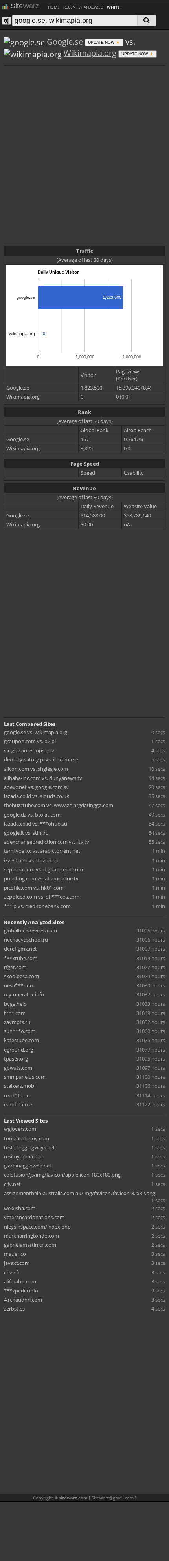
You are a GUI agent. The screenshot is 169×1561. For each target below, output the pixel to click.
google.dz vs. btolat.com (32, 814)
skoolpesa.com (21, 976)
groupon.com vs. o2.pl (30, 741)
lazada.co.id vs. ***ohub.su (35, 823)
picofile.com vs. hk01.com (34, 887)
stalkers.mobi (19, 1085)
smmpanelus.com (25, 1076)
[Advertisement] (84, 153)
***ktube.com (20, 958)
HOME (54, 7)
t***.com (15, 1012)
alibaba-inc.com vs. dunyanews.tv (43, 777)
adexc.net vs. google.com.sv (36, 787)
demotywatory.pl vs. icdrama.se (41, 759)
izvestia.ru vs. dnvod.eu (31, 860)
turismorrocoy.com (26, 1138)
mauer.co (15, 1253)
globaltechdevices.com (30, 930)
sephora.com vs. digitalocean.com (43, 869)
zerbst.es (14, 1308)
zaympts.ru (17, 1022)
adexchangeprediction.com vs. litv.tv (46, 841)
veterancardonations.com (34, 1217)
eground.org (18, 1049)
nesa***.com (19, 985)
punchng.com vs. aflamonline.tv (41, 878)
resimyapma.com (24, 1156)
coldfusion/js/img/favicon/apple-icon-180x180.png (62, 1174)
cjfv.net (12, 1184)
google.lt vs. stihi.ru (26, 832)
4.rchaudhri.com (23, 1299)
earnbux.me (18, 1104)
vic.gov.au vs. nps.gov (29, 750)
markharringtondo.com (31, 1235)
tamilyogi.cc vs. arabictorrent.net (42, 850)
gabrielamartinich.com (30, 1244)
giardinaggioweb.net (27, 1165)
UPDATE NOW (102, 42)
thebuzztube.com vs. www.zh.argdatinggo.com (58, 805)
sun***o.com (19, 1031)
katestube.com (21, 1040)
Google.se (65, 41)
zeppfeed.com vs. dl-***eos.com (41, 896)
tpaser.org (16, 1058)
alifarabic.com (20, 1281)
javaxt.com (16, 1262)
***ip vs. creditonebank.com (37, 906)
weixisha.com (19, 1208)
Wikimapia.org (90, 53)
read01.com (17, 1095)
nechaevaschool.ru (26, 939)
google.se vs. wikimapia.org (35, 732)
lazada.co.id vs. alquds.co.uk (36, 796)
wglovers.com (20, 1128)
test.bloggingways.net (29, 1147)
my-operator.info (24, 994)
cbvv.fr (12, 1272)
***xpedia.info (21, 1290)
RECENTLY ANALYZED (83, 7)
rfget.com (15, 967)
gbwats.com (18, 1067)
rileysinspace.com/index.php (37, 1226)
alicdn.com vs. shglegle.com (36, 768)
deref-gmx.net (20, 948)
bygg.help (15, 1003)
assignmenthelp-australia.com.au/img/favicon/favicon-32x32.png (79, 1193)
